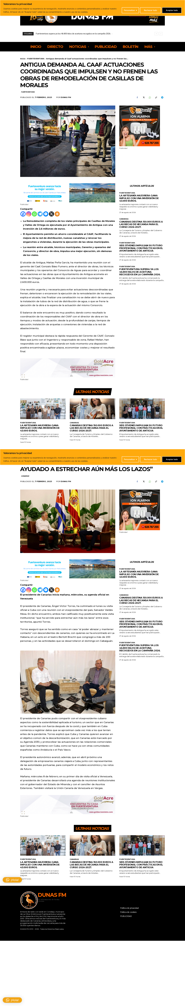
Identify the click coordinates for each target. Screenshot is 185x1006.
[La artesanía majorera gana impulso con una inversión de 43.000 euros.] (43, 408)
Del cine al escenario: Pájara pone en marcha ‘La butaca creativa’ (64, 33)
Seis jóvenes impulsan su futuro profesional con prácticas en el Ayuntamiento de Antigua (141, 248)
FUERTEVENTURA (35, 59)
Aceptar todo (172, 10)
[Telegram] (162, 97)
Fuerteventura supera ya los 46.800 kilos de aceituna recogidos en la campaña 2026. (139, 272)
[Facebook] (137, 97)
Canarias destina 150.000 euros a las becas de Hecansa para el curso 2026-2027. (141, 224)
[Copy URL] (156, 97)
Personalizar (129, 10)
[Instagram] (28, 214)
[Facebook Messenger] (45, 214)
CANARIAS (123, 219)
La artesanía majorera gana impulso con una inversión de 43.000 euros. (139, 198)
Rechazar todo (150, 10)
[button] (12, 1000)
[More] (57, 214)
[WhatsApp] (149, 97)
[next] (160, 33)
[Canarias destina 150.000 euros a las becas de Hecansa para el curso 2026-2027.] (92, 408)
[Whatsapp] (34, 214)
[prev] (156, 33)
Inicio (22, 59)
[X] (143, 97)
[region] (92, 8)
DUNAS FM (66, 97)
